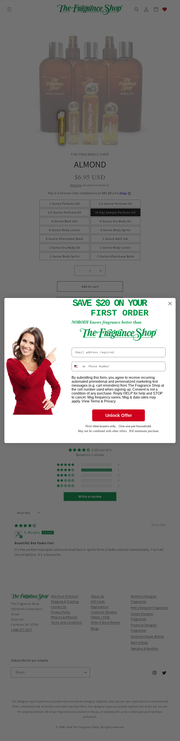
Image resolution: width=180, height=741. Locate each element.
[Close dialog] (170, 303)
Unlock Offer (118, 415)
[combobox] (79, 366)
